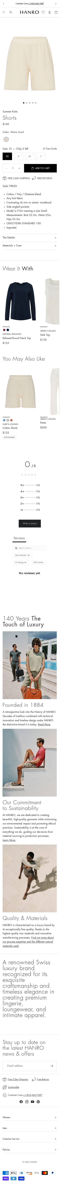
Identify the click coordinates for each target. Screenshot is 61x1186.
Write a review (30, 523)
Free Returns (44, 178)
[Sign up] (51, 1066)
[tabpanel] (29, 577)
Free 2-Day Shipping (19, 178)
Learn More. (9, 840)
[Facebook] (21, 1102)
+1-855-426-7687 (36, 4)
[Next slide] (55, 3)
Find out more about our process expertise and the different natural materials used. (28, 941)
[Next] (53, 405)
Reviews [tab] (19, 538)
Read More (44, 724)
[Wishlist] (43, 12)
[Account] (49, 12)
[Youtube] (32, 1102)
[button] (30, 485)
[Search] (10, 12)
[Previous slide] (3, 3)
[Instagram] (27, 1102)
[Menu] (3, 12)
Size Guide (51, 149)
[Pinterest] (38, 1102)
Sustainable (13, 1087)
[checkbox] (38, 562)
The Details (9, 237)
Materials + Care (12, 245)
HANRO (33, 1162)
